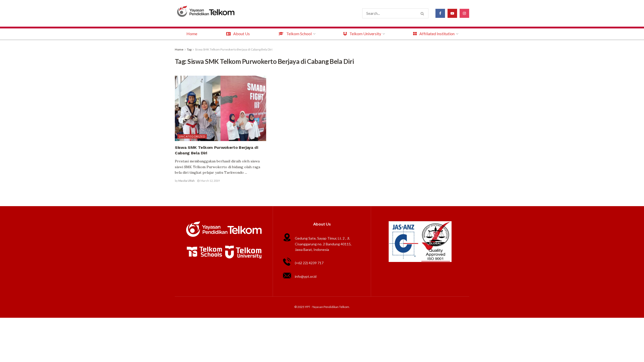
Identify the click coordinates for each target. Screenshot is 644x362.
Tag (189, 49)
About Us (241, 33)
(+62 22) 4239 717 (309, 263)
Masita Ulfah (186, 180)
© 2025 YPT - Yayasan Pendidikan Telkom (321, 307)
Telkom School (299, 33)
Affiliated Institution (437, 33)
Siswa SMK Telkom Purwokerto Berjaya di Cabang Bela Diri (233, 49)
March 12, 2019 (210, 180)
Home (191, 33)
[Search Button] (423, 13)
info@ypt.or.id (305, 276)
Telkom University (365, 33)
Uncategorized (192, 136)
